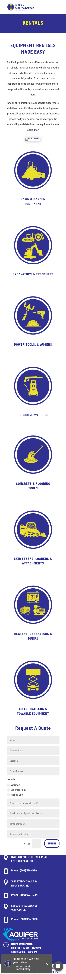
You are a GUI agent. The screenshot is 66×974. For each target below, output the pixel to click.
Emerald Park (18, 789)
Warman (15, 784)
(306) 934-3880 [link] (28, 919)
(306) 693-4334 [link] (29, 894)
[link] (20, 7)
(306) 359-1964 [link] (28, 870)
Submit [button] (52, 843)
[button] (56, 9)
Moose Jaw (17, 794)
